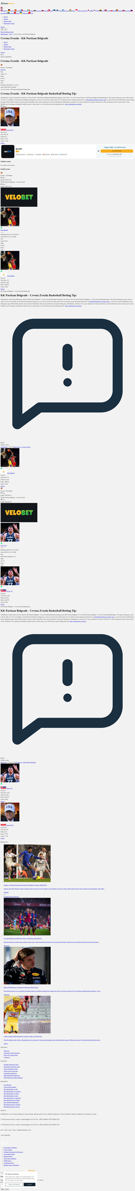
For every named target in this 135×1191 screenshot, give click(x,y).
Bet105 (19, 149)
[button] (67, 8)
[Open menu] (2, 29)
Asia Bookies (7, 1085)
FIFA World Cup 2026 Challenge (13, 1078)
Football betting (8, 897)
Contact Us (7, 1057)
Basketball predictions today (12, 1067)
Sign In (3, 27)
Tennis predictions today (11, 1069)
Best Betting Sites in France (12, 1107)
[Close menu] (5, 29)
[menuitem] (4, 11)
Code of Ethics (8, 1150)
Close (7, 1189)
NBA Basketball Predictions (12, 1075)
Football (6, 892)
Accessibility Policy (9, 1154)
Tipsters (6, 19)
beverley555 (9, 130)
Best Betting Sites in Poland (12, 1100)
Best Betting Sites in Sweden (12, 1104)
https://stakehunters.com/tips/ (73, 104)
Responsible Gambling (10, 1147)
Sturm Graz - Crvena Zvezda (22, 447)
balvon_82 (4, 545)
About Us (6, 1051)
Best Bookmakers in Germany (12, 1091)
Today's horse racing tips (11, 1071)
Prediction (16, 897)
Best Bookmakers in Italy (11, 1096)
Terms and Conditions (10, 1158)
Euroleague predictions (10, 1073)
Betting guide (7, 21)
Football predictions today (11, 1064)
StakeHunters (4, 34)
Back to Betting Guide (7, 32)
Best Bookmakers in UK (11, 1089)
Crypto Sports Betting (10, 1087)
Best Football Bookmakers (11, 1102)
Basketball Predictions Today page (96, 100)
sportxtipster (4, 447)
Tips (6, 17)
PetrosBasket (4, 230)
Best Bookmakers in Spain (11, 1093)
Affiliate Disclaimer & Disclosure (13, 1152)
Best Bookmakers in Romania (12, 1098)
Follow (3, 143)
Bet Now (3, 69)
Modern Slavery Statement (11, 1165)
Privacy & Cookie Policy (11, 1055)
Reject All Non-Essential (14, 1184)
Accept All (29, 1184)
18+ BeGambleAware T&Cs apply (115, 156)
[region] (20, 1179)
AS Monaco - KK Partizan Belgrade (25, 762)
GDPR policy (7, 1161)
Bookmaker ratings (9, 23)
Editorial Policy (8, 1156)
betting (6, 1043)
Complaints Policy (9, 1163)
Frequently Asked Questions (12, 1053)
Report (2, 1189)
